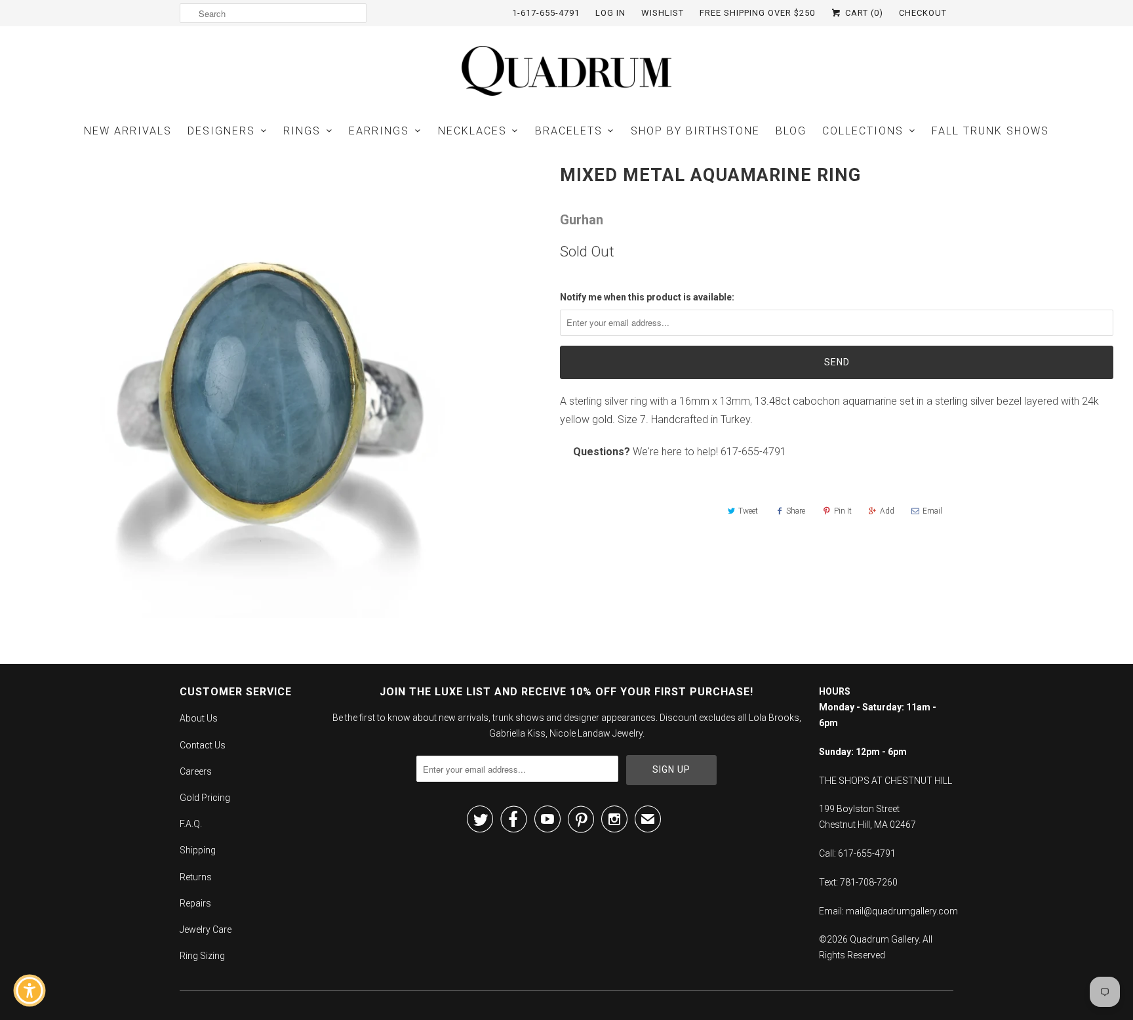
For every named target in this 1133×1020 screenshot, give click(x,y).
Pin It (843, 511)
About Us (199, 718)
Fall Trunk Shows (990, 131)
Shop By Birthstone (695, 131)
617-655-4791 (753, 451)
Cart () (863, 13)
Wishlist (662, 13)
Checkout (923, 13)
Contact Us (203, 745)
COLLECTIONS (863, 131)
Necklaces (472, 131)
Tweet (748, 511)
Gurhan (581, 220)
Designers (221, 131)
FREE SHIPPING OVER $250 (757, 13)
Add (887, 511)
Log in (610, 13)
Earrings (379, 131)
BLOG (791, 131)
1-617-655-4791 (546, 13)
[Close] (122, 760)
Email (932, 511)
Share (795, 511)
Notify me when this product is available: (647, 297)
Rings (302, 131)
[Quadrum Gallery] (566, 71)
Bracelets (569, 131)
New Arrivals (128, 131)
